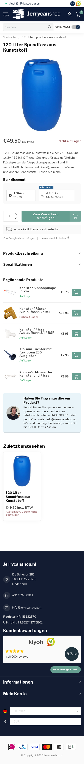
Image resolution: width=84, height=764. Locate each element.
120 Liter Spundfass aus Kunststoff (44, 37)
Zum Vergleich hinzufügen (19, 238)
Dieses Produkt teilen (53, 238)
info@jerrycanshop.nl (26, 608)
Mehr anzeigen (62, 669)
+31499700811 (22, 595)
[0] (78, 14)
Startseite (9, 37)
